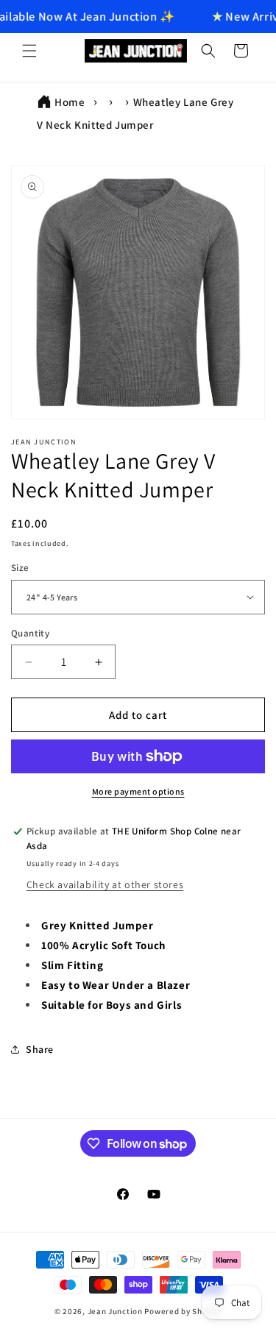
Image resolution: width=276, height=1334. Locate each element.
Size (20, 567)
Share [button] (40, 1049)
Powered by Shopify (183, 1311)
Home (69, 102)
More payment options (138, 791)
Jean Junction (115, 1311)
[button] (29, 51)
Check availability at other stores (104, 884)
